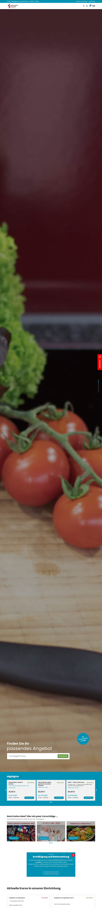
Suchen (62, 756)
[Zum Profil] (87, 6)
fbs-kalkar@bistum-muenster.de (18, 1)
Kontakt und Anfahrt (81, 1)
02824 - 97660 (34, 1)
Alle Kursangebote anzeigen (83, 739)
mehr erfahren (14, 838)
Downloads (92, 1)
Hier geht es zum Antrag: (51, 873)
